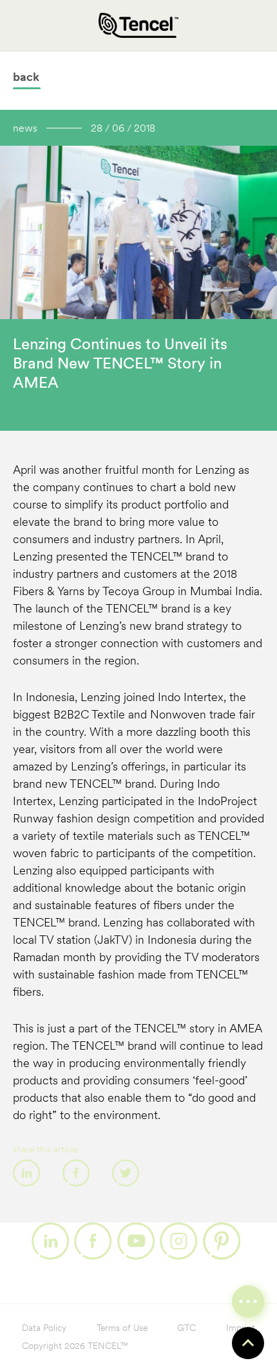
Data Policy (44, 1328)
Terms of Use (122, 1328)
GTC (186, 1328)
